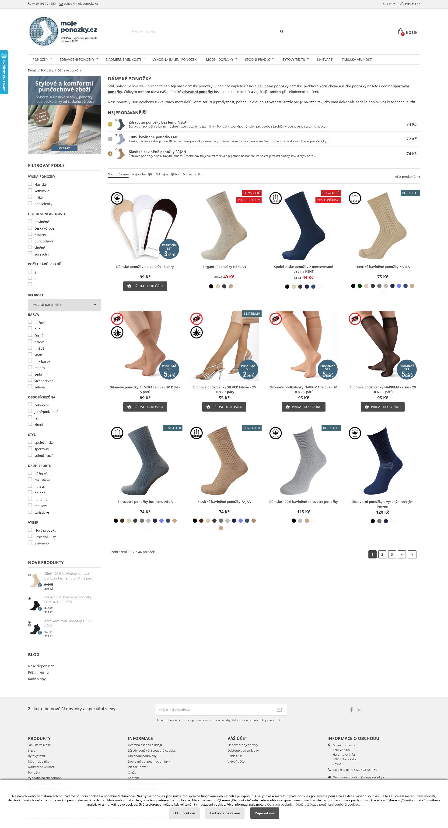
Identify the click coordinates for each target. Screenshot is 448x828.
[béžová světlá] (218, 286)
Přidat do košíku (145, 286)
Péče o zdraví (38, 672)
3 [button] (392, 554)
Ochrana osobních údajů (145, 745)
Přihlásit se (235, 756)
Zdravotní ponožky (77, 59)
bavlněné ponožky (272, 86)
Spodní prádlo (258, 59)
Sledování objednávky (243, 745)
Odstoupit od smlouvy (243, 750)
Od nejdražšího (192, 174)
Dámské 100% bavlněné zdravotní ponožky (303, 501)
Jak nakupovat (138, 767)
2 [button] (382, 554)
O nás (132, 772)
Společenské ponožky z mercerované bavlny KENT (303, 269)
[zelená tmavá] (360, 286)
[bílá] (237, 286)
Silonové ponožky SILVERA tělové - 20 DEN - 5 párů (145, 389)
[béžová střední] (231, 286)
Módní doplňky (219, 59)
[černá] (211, 286)
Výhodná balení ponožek (175, 59)
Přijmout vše (265, 813)
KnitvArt (324, 59)
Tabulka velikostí (357, 59)
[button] (412, 554)
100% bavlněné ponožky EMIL (154, 137)
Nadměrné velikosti (123, 59)
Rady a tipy (37, 678)
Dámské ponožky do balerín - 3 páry (145, 266)
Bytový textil (293, 59)
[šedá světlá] (386, 286)
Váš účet (237, 738)
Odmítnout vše (184, 813)
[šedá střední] (379, 286)
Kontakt (133, 778)
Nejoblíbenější (142, 174)
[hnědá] (122, 521)
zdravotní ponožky (197, 91)
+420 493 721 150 (365, 770)
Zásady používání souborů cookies (152, 750)
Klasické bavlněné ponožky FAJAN (157, 151)
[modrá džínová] (313, 286)
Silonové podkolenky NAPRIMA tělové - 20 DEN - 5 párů (303, 389)
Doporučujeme (118, 174)
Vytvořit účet (236, 761)
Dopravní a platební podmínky (149, 761)
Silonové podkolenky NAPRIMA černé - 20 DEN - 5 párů (383, 389)
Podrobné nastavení (225, 813)
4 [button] (402, 554)
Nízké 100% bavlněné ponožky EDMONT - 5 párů (67, 599)
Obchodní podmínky (142, 756)
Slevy (31, 750)
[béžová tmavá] (254, 521)
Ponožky (40, 59)
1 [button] (372, 554)
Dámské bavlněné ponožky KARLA (383, 266)
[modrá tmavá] (307, 286)
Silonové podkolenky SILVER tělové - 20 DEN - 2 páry (224, 389)
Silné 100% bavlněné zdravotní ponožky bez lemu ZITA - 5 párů (69, 575)
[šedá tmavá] (224, 286)
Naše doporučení (41, 666)
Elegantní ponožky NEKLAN (224, 266)
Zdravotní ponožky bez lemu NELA (157, 122)
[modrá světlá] (399, 286)
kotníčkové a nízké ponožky (342, 86)
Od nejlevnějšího (167, 174)
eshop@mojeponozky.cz (369, 777)
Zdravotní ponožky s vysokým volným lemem (382, 503)
